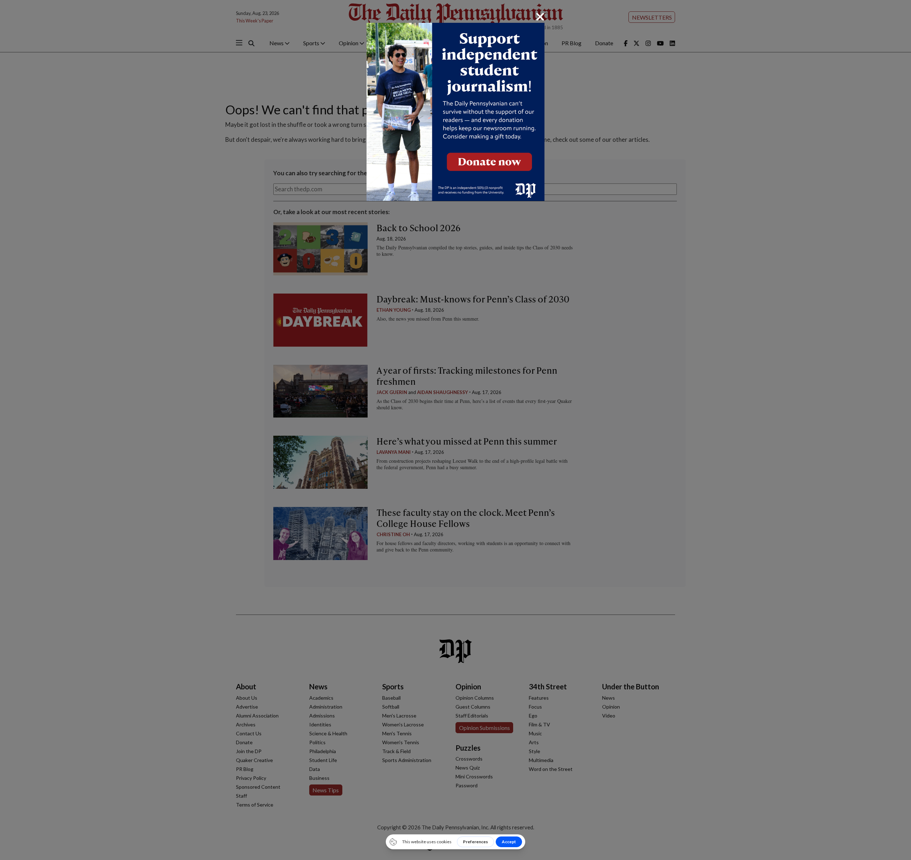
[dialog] (455, 430)
